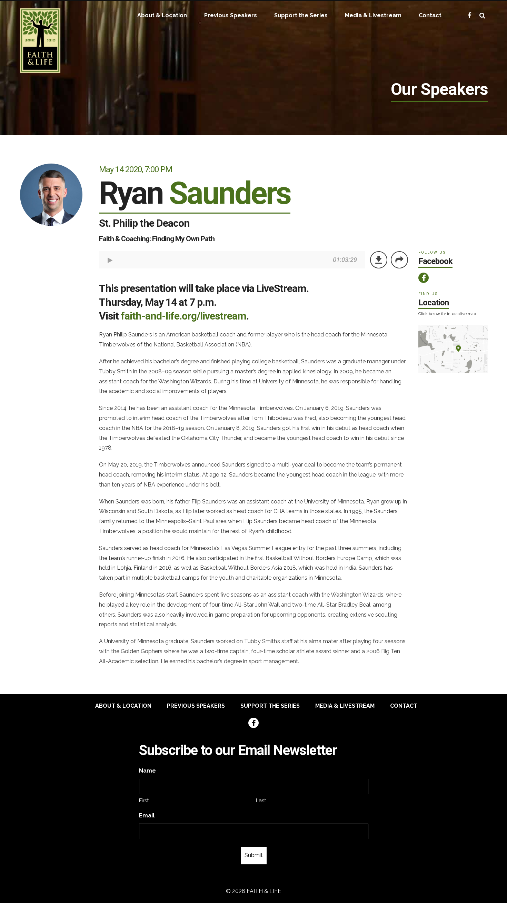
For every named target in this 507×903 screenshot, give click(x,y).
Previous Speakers (230, 15)
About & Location (162, 15)
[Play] (110, 260)
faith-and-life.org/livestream (183, 316)
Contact (430, 15)
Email (147, 815)
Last (261, 800)
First (144, 800)
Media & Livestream (373, 15)
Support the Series (301, 15)
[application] (232, 259)
